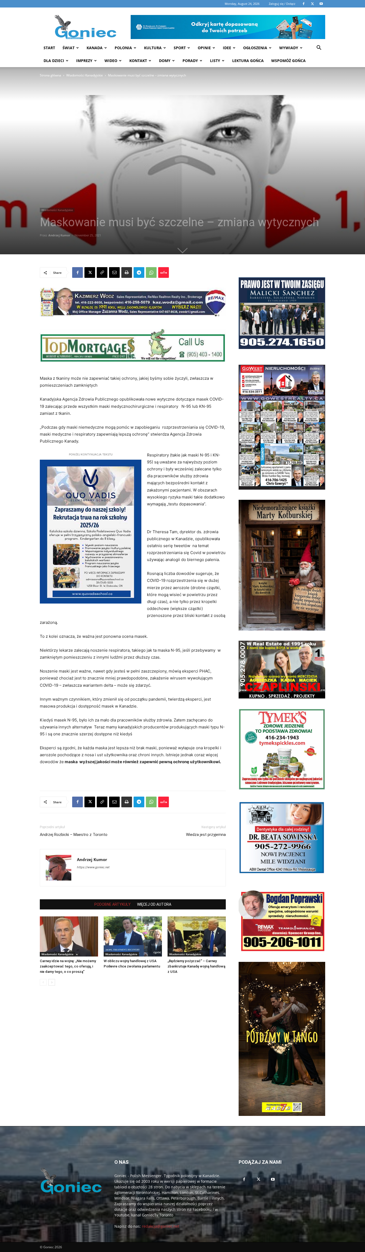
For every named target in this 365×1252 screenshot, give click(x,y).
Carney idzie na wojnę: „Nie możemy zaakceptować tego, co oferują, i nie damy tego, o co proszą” (68, 966)
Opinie (204, 47)
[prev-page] (43, 982)
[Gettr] (163, 272)
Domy (164, 60)
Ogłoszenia (255, 47)
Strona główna (50, 75)
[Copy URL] (102, 272)
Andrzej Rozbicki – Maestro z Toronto (73, 834)
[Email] (114, 272)
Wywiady (288, 47)
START (49, 47)
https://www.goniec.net (93, 867)
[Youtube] (272, 1179)
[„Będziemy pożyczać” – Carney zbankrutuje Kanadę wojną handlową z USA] (197, 936)
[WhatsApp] (151, 272)
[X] (89, 272)
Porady (190, 60)
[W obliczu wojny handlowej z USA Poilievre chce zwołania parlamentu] (133, 936)
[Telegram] (139, 272)
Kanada (95, 47)
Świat (69, 47)
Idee (227, 47)
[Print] (126, 272)
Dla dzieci (54, 60)
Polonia (123, 47)
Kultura (153, 47)
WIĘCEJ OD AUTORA (154, 904)
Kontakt (138, 60)
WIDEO (110, 60)
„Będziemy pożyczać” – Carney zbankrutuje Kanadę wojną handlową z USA (196, 966)
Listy (215, 60)
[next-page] (51, 982)
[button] (318, 48)
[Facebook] (77, 272)
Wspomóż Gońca (288, 60)
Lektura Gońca (248, 60)
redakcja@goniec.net (160, 1226)
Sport (180, 47)
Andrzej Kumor (59, 235)
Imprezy (84, 60)
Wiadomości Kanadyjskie (84, 75)
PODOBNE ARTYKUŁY (112, 904)
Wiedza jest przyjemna (206, 834)
